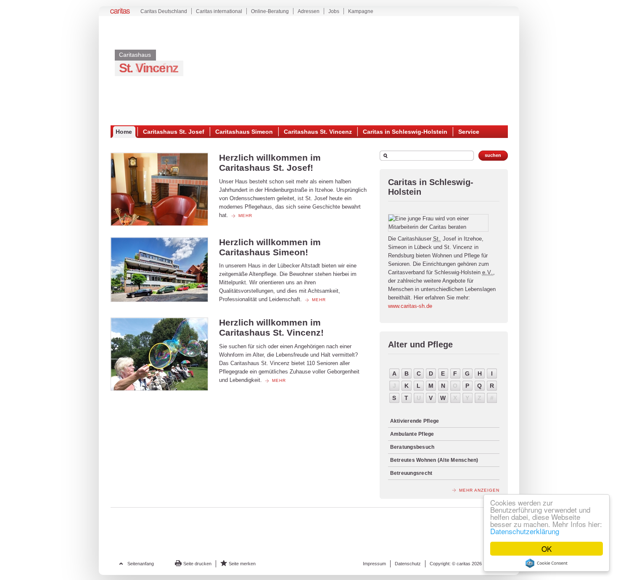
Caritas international (219, 11)
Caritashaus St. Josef (173, 131)
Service (468, 131)
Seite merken (242, 563)
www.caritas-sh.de (410, 306)
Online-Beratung (270, 11)
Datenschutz (408, 563)
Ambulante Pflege (412, 434)
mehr (245, 215)
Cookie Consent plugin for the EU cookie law (547, 563)
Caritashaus (135, 54)
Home (124, 131)
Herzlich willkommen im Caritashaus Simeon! (270, 247)
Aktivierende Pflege (414, 421)
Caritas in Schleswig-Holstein (405, 131)
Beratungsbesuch (412, 447)
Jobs (333, 11)
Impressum (374, 563)
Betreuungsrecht (411, 473)
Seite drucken (197, 563)
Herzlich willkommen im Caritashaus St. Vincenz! (271, 327)
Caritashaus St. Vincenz (318, 131)
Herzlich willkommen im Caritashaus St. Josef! (270, 162)
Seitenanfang (140, 563)
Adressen (309, 11)
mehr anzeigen (479, 490)
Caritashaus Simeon (244, 131)
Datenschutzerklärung (524, 531)
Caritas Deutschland (163, 11)
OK (546, 548)
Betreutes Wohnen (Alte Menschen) (434, 460)
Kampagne (360, 11)
